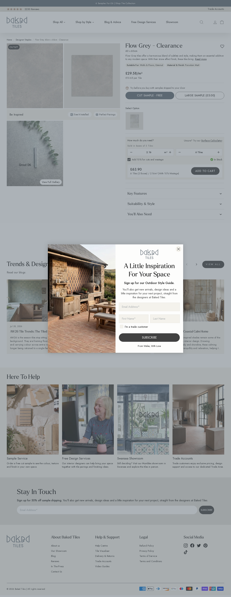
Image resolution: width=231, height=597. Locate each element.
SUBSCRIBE (149, 337)
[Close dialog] (178, 249)
